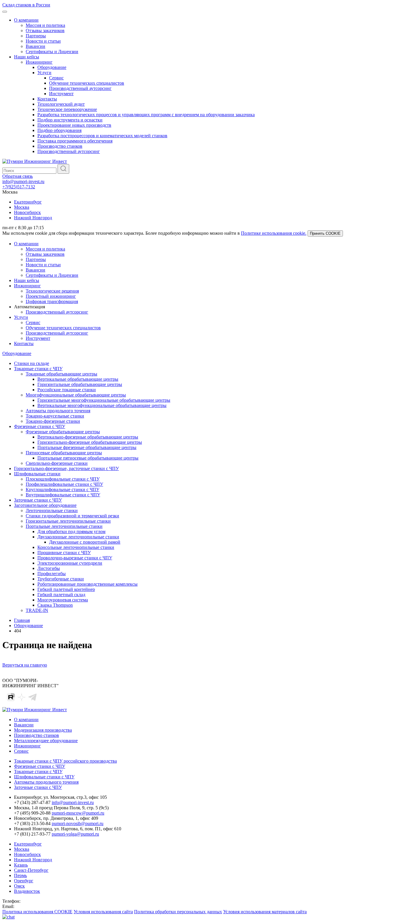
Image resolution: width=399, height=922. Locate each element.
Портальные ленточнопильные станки (64, 526)
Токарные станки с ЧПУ (38, 368)
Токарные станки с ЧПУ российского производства (65, 761)
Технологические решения (52, 290)
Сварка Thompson (55, 605)
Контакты (47, 98)
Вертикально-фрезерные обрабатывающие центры (87, 436)
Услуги (44, 72)
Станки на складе (31, 363)
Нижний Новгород (33, 217)
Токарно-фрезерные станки (53, 421)
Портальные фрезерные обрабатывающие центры (86, 447)
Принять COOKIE (325, 233)
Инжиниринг (39, 62)
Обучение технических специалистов (86, 83)
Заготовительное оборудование (45, 505)
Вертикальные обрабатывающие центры (77, 379)
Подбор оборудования (59, 130)
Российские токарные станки (66, 389)
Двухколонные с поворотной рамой (84, 542)
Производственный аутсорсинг (80, 88)
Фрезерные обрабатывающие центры (63, 431)
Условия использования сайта (103, 911)
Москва (21, 207)
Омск (19, 885)
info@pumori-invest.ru (23, 181)
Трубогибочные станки (60, 578)
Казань (21, 864)
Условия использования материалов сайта (265, 911)
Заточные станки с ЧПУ (38, 499)
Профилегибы (51, 573)
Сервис (56, 77)
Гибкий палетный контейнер (66, 589)
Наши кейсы (26, 56)
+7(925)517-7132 (18, 186)
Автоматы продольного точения (58, 410)
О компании (26, 20)
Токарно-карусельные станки (55, 415)
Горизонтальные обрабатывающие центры (79, 384)
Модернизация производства (43, 730)
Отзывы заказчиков (45, 30)
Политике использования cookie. (273, 233)
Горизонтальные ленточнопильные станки (68, 521)
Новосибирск (27, 212)
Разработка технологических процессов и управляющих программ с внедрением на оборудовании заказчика (146, 114)
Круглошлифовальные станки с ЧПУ (62, 489)
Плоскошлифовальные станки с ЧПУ (63, 478)
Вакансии (35, 46)
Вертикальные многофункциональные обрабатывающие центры (101, 405)
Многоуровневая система (62, 599)
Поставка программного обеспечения (74, 140)
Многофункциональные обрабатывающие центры (76, 394)
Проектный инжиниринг (51, 296)
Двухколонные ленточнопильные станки (78, 536)
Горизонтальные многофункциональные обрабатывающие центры (103, 400)
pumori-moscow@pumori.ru (78, 812)
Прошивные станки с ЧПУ (64, 552)
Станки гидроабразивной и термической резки (72, 515)
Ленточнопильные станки (52, 510)
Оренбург (23, 880)
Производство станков (59, 146)
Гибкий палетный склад (61, 594)
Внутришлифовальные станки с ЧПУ (63, 494)
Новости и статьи (43, 41)
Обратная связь (17, 176)
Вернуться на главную (24, 664)
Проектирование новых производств (74, 125)
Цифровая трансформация (52, 301)
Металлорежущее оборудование (46, 740)
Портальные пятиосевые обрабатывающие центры (87, 457)
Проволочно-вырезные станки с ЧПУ (74, 557)
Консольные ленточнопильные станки (75, 547)
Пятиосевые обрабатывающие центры (64, 452)
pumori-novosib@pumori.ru (77, 823)
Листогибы (48, 568)
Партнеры (36, 35)
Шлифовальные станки (37, 473)
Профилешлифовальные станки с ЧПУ (64, 484)
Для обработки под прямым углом (71, 531)
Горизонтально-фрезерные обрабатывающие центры (89, 442)
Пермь (20, 875)
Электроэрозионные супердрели (69, 563)
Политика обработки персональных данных (178, 911)
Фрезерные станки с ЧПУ (39, 426)
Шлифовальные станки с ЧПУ (44, 776)
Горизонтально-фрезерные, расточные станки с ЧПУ (66, 468)
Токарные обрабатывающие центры (61, 373)
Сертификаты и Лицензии (52, 51)
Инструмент (61, 93)
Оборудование (51, 67)
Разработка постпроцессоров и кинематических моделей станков (102, 135)
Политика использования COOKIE (37, 911)
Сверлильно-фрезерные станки (57, 463)
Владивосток (27, 891)
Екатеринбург (28, 201)
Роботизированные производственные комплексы (87, 584)
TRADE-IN (37, 610)
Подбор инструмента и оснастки (70, 119)
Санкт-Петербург (31, 870)
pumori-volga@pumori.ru (75, 833)
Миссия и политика (45, 25)
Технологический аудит (61, 104)
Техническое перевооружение (67, 109)
